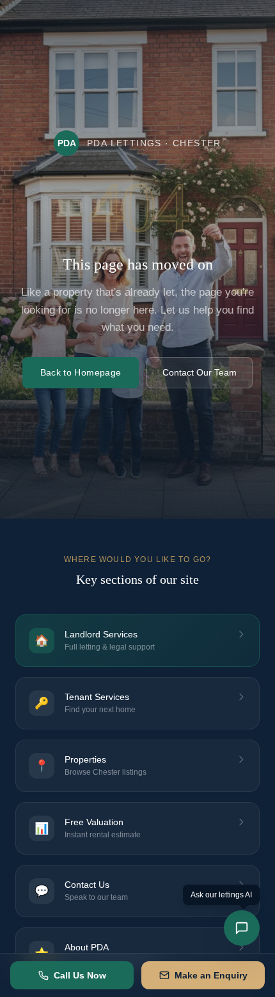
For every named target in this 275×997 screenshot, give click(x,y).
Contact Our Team (199, 372)
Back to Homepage (81, 372)
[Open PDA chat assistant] (242, 928)
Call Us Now (80, 975)
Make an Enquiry (211, 975)
